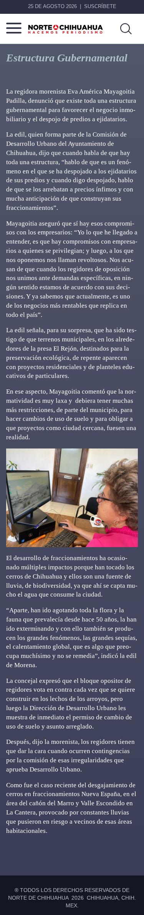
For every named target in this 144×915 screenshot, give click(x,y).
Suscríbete (100, 6)
